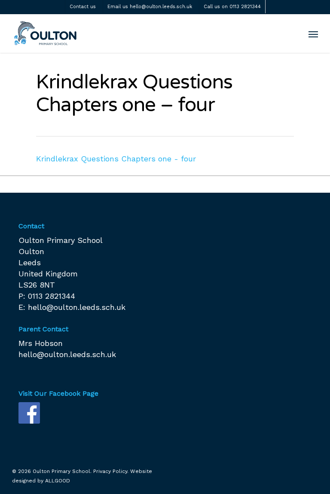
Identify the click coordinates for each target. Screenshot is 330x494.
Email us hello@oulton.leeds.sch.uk (149, 6)
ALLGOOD (57, 481)
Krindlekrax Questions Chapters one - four (116, 158)
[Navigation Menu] (313, 34)
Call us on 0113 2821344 (232, 6)
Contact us (83, 6)
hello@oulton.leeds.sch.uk (76, 307)
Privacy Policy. (110, 471)
